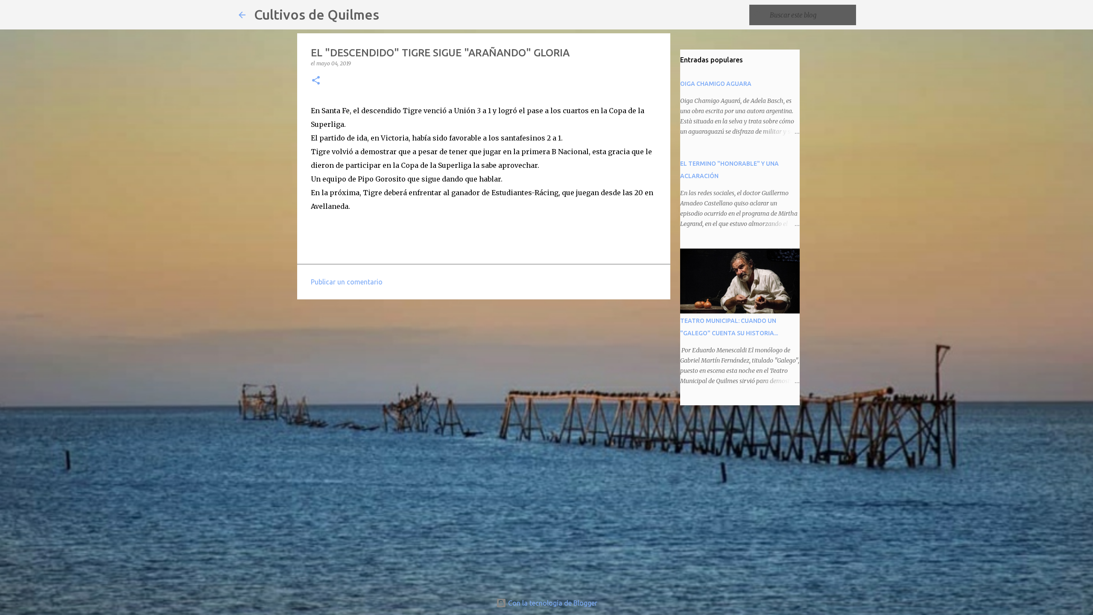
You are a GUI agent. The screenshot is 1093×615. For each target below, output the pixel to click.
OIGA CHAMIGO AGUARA (715, 83)
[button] (316, 81)
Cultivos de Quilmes (316, 14)
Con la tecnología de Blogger (551, 603)
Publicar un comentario (347, 282)
